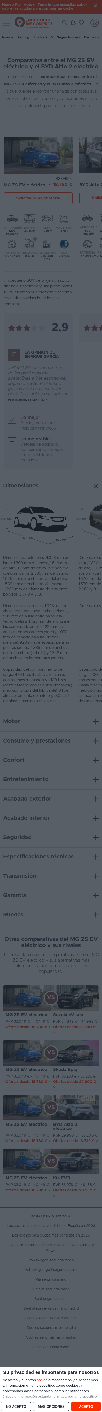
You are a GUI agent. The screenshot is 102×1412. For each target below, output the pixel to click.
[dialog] (51, 1389)
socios (42, 1380)
